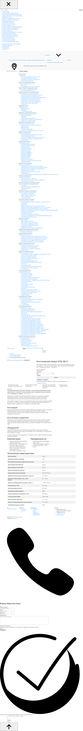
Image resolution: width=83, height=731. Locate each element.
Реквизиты (49, 60)
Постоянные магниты (26, 265)
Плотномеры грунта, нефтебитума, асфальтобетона (32, 168)
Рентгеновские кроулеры (27, 274)
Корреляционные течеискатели (28, 195)
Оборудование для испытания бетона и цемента (32, 166)
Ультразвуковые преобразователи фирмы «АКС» (32, 326)
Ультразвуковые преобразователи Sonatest (31, 321)
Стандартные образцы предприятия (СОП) (30, 319)
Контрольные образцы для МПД (28, 256)
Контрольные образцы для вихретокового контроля (33, 137)
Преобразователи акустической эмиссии (30, 86)
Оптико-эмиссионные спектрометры (29, 103)
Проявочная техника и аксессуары (29, 278)
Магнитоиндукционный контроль (26, 244)
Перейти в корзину (41, 383)
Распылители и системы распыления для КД (31, 160)
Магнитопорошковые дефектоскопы (29, 261)
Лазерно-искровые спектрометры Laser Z (30, 96)
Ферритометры (24, 250)
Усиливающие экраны (26, 281)
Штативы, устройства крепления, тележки (30, 291)
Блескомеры (24, 204)
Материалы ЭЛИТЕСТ (26, 157)
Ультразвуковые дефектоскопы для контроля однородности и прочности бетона (39, 174)
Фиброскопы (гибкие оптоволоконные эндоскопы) (32, 130)
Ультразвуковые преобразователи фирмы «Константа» (33, 330)
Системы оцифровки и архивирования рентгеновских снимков (35, 280)
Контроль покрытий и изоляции (26, 200)
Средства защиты (25, 295)
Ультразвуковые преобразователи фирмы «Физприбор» (33, 333)
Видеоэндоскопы (25, 127)
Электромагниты (25, 269)
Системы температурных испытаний (29, 345)
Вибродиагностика (23, 107)
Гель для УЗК (24, 313)
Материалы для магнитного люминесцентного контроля (33, 239)
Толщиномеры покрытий (26, 212)
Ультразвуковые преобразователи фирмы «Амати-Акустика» (35, 329)
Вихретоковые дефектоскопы (28, 136)
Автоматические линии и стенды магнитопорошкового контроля (36, 254)
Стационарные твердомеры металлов (29, 225)
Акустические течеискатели (27, 193)
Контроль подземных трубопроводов (27, 192)
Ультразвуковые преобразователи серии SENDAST (32, 325)
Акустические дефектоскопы (27, 90)
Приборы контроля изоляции (27, 211)
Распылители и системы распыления (29, 267)
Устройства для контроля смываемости (30, 214)
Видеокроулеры (24, 126)
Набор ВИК (23, 116)
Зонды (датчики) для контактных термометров (32, 299)
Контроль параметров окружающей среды (28, 184)
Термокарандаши (25, 304)
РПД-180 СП (27, 393)
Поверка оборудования (32, 60)
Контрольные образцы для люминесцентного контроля (33, 236)
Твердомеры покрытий (26, 226)
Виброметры (24, 109)
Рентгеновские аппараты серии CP (29, 78)
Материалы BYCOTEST (26, 148)
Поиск (80, 9)
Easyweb (15, 518)
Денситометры (24, 285)
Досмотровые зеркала (26, 115)
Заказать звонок (59, 62)
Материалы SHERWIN (26, 153)
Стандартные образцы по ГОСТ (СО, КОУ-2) (31, 318)
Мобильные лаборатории (27, 232)
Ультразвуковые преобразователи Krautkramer (31, 323)
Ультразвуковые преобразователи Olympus (31, 322)
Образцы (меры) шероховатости (28, 118)
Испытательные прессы (26, 340)
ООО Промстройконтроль (17, 517)
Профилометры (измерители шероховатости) (31, 119)
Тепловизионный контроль (25, 297)
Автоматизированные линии (27, 310)
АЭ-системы (24, 85)
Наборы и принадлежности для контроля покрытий (33, 206)
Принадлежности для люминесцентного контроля (32, 240)
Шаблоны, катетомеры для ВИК (28, 120)
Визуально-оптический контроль (26, 123)
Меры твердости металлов (27, 221)
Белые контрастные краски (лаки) (29, 255)
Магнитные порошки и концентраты (29, 258)
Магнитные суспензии (26, 259)
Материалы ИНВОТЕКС (26, 155)
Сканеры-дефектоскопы (26, 317)
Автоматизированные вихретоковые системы (31, 134)
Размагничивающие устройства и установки (31, 266)
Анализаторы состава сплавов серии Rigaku (31, 101)
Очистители (24, 263)
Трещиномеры (24, 140)
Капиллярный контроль (24, 143)
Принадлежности (25, 173)
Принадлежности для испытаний (28, 343)
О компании (47, 55)
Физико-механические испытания (26, 337)
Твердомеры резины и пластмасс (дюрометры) (32, 228)
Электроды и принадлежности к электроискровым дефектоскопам (36, 215)
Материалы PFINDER (25, 162)
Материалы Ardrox (25, 147)
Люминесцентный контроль (25, 234)
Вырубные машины (25, 339)
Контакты (69, 60)
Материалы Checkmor (26, 149)
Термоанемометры (25, 188)
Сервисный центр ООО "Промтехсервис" (18, 60)
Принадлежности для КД (26, 159)
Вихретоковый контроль (24, 133)
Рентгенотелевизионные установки (29, 289)
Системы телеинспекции (27, 129)
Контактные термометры (27, 300)
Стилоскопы (24, 104)
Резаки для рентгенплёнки (27, 284)
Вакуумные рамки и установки (28, 178)
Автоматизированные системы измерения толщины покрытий (35, 202)
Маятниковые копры (25, 341)
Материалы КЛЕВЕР (25, 156)
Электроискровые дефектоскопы (28, 217)
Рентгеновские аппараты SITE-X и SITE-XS (30, 76)
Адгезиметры (24, 203)
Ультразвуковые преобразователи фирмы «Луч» (32, 332)
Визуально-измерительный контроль (27, 114)
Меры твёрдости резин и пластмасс (29, 222)
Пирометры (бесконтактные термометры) (30, 302)
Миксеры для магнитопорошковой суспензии (31, 262)
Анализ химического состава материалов (28, 93)
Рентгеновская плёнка (26, 276)
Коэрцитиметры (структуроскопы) (29, 247)
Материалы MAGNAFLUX (26, 152)
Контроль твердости (23, 219)
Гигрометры (24, 185)
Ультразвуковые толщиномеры (28, 334)
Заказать (56, 377)
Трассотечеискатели (26, 197)
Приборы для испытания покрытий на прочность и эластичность (36, 207)
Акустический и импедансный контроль (28, 89)
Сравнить (46, 379)
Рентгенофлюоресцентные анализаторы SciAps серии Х (33, 97)
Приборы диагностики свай (27, 170)
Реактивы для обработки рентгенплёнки (30, 277)
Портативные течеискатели (27, 181)
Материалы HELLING (25, 151)
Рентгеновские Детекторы (27, 80)
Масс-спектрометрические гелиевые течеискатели (32, 179)
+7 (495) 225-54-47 (51, 62)
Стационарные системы (26, 111)
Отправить (2, 629)
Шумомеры (23, 189)
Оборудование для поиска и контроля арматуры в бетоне (34, 167)
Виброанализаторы (25, 108)
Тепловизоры (24, 303)
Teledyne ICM (22, 75)
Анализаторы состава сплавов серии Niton (31, 98)
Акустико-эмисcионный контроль (26, 83)
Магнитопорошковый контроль (26, 252)
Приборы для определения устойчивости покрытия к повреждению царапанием (39, 210)
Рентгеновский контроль (24, 272)
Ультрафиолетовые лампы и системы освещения (32, 241)
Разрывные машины (25, 344)
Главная (11, 353)
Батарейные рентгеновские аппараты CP (30, 79)
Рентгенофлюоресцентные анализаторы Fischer (31, 94)
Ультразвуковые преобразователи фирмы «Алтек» (32, 328)
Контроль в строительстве (25, 164)
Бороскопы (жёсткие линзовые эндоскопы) (31, 125)
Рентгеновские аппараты (26, 273)
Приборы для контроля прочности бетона (30, 171)
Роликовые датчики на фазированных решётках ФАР (33, 315)
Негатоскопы (24, 282)
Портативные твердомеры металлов (29, 223)
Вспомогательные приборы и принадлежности (31, 311)
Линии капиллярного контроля (28, 145)
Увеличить (27, 360)
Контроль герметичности (24, 177)
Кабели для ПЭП (25, 314)
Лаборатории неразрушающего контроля (28, 230)
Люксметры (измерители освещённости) (30, 186)
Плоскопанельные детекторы (28, 287)
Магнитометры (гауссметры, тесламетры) (30, 248)
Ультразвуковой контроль (25, 307)
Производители (41, 60)
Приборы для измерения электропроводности (31, 138)
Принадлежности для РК (26, 293)
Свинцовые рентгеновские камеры (29, 292)
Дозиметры (23, 288)
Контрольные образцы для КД (28, 144)
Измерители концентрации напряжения (30, 246)
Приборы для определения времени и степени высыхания (34, 208)
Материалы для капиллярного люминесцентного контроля (34, 237)
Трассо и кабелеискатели (27, 196)
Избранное (39, 379)
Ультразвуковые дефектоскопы (28, 308)
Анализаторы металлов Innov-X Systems (30, 100)
